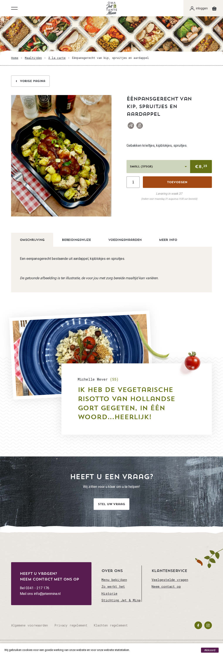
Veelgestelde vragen (170, 579)
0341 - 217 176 (37, 588)
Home (14, 58)
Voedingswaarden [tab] (125, 240)
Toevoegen (177, 182)
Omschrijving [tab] (32, 240)
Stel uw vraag (111, 504)
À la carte (57, 58)
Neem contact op (166, 586)
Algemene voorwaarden (29, 625)
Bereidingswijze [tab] (76, 240)
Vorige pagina (32, 81)
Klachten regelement (111, 625)
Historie (109, 593)
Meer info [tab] (168, 240)
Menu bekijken (114, 579)
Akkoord (209, 650)
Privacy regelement (70, 625)
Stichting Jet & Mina (120, 600)
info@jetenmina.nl (47, 594)
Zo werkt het (113, 586)
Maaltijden (33, 58)
